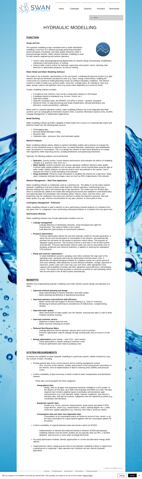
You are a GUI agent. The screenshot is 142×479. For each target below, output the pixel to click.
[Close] (139, 475)
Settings (122, 475)
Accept (132, 475)
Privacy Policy (88, 475)
